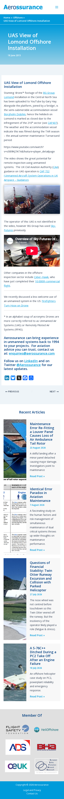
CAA (55, 167)
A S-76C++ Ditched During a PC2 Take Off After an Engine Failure (43, 656)
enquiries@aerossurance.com (32, 353)
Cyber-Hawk (41, 277)
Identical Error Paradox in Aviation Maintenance (41, 495)
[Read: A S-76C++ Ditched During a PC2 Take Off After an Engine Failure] (15, 672)
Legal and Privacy (32, 790)
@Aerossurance (29, 365)
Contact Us (32, 793)
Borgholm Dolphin (15, 114)
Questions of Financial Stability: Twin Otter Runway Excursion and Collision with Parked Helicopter (41, 576)
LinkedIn (31, 361)
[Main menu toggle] (56, 7)
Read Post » (37, 476)
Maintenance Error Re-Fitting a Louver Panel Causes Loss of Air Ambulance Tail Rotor (42, 433)
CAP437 (52, 123)
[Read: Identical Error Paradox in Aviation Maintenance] (15, 519)
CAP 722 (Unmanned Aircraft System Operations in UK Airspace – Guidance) (31, 175)
